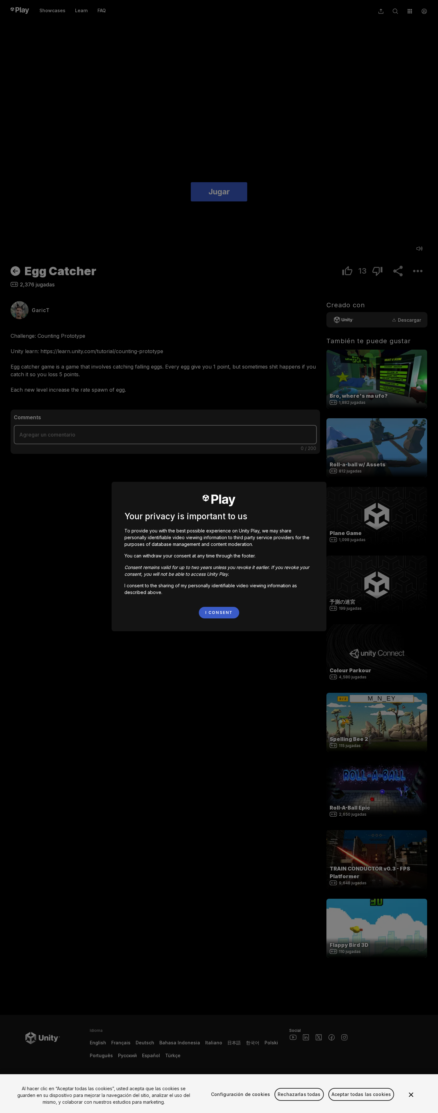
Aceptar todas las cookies (361, 1094)
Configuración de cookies (240, 1094)
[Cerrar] (411, 1095)
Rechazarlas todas (299, 1094)
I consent (219, 612)
